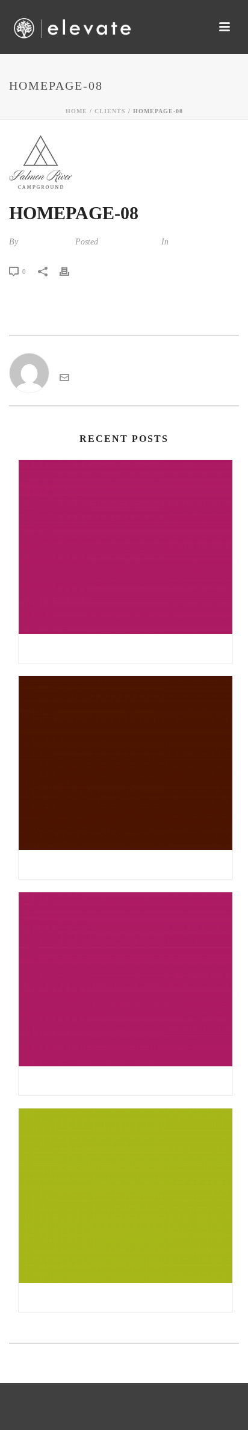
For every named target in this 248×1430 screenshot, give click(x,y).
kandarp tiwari (45, 241)
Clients (110, 111)
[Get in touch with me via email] (64, 379)
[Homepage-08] (124, 162)
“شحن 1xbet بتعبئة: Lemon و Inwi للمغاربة (126, 1297)
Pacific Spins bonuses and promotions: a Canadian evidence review (128, 648)
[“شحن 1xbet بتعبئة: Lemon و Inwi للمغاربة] (125, 1195)
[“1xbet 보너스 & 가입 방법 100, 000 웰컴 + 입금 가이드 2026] (125, 763)
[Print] (70, 271)
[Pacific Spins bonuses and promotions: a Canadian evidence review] (125, 547)
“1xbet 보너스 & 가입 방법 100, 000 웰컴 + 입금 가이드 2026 (128, 864)
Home (76, 111)
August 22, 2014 (129, 241)
